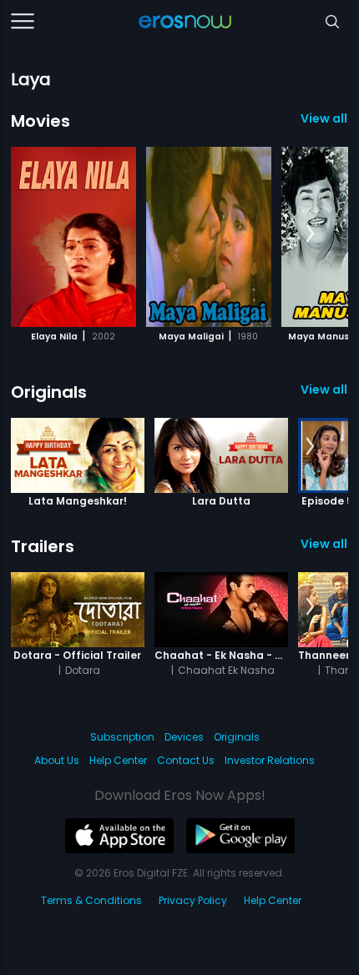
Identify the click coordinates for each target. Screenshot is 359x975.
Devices (184, 737)
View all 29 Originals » (324, 389)
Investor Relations (270, 760)
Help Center (118, 760)
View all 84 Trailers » (324, 543)
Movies (40, 121)
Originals (49, 392)
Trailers (42, 546)
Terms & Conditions (91, 900)
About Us (56, 760)
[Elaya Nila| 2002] (73, 237)
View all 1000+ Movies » (324, 118)
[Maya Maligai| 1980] (208, 237)
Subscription (122, 737)
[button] (310, 234)
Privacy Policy (193, 900)
